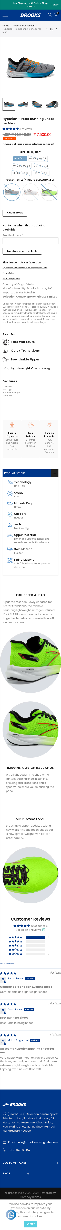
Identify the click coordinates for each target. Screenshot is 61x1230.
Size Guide (10, 262)
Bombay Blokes (30, 1197)
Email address (13, 235)
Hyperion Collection (24, 25)
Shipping (27, 144)
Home (6, 25)
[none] (9, 104)
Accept (30, 1224)
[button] (11, 129)
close (55, 4)
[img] (8, 973)
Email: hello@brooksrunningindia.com (33, 1142)
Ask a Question (30, 262)
